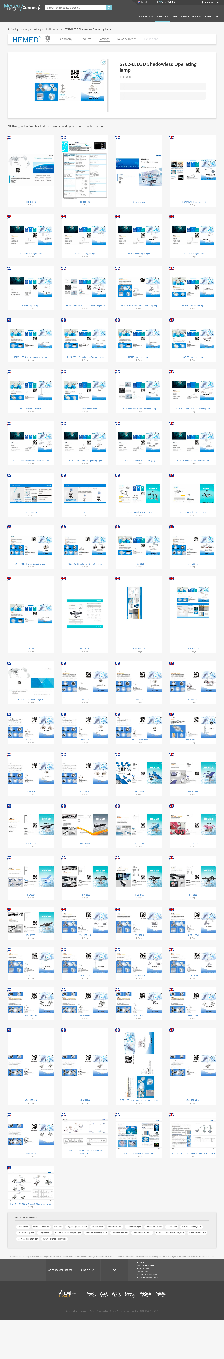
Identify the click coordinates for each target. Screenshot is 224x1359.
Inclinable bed (97, 1226)
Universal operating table (96, 1232)
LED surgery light (133, 1226)
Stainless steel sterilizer (28, 1239)
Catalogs (162, 16)
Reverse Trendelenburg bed (54, 1239)
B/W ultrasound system (191, 1226)
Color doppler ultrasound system (170, 1232)
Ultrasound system (154, 1226)
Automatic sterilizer (197, 1232)
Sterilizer (58, 1226)
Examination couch (41, 1226)
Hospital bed (23, 1226)
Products (145, 16)
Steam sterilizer (115, 1226)
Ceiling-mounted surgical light (68, 1232)
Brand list (141, 1262)
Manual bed (172, 1226)
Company (66, 39)
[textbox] (75, 7)
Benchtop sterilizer (120, 1232)
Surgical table (44, 1232)
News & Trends (189, 16)
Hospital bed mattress (142, 1232)
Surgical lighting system (77, 1226)
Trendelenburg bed (26, 1232)
